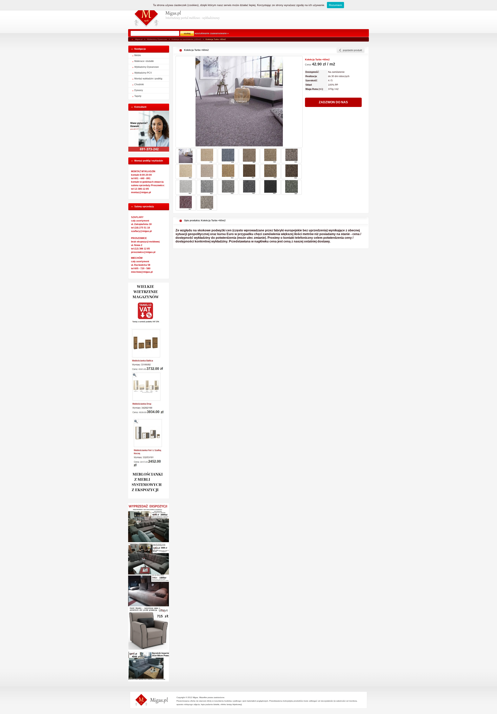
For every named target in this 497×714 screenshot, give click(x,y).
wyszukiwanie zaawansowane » (212, 33)
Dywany (138, 90)
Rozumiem (335, 5)
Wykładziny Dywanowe (157, 39)
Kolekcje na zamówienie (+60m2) (186, 39)
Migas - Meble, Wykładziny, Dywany (146, 14)
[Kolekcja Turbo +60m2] (239, 102)
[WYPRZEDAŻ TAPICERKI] (148, 680)
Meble (137, 55)
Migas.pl (138, 39)
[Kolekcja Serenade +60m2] (350, 50)
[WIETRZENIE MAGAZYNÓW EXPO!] (148, 497)
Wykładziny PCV (143, 72)
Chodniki (139, 84)
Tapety (137, 96)
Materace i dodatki (144, 61)
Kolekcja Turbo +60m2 (216, 39)
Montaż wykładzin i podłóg (148, 78)
